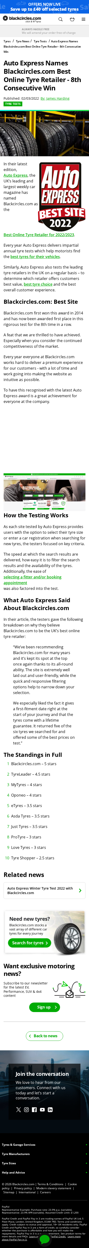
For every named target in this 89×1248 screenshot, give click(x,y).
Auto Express (16, 175)
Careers (45, 1192)
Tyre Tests (40, 41)
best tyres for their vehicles (35, 256)
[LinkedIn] (50, 1110)
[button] (60, 19)
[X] (19, 1110)
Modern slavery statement (53, 1188)
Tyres (7, 41)
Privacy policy (23, 1188)
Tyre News (22, 41)
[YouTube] (42, 1110)
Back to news (45, 1035)
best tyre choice (38, 284)
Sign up (43, 1007)
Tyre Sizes (9, 1163)
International (27, 1192)
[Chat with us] (44, 1240)
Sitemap (8, 1192)
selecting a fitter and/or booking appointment (32, 579)
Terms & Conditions (50, 1184)
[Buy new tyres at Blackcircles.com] (44, 932)
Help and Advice (13, 1172)
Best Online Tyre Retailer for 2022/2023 (39, 234)
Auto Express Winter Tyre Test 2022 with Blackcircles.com (40, 890)
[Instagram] (26, 1110)
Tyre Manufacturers (16, 1154)
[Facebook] (34, 1110)
